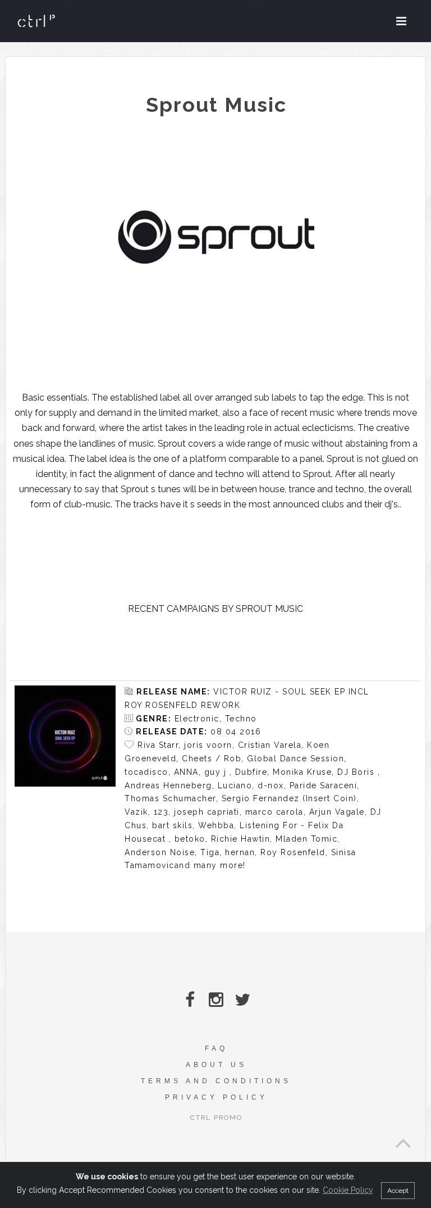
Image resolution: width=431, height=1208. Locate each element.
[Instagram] (216, 1000)
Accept (398, 1191)
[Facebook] (190, 1000)
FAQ (216, 1048)
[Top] (403, 1140)
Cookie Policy (348, 1190)
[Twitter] (243, 1000)
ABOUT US (216, 1065)
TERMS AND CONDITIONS (216, 1081)
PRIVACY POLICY (216, 1097)
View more (65, 736)
